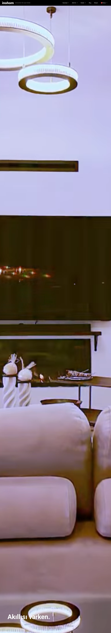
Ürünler (82, 3)
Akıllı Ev (74, 3)
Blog (90, 3)
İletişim (96, 3)
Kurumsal (65, 3)
